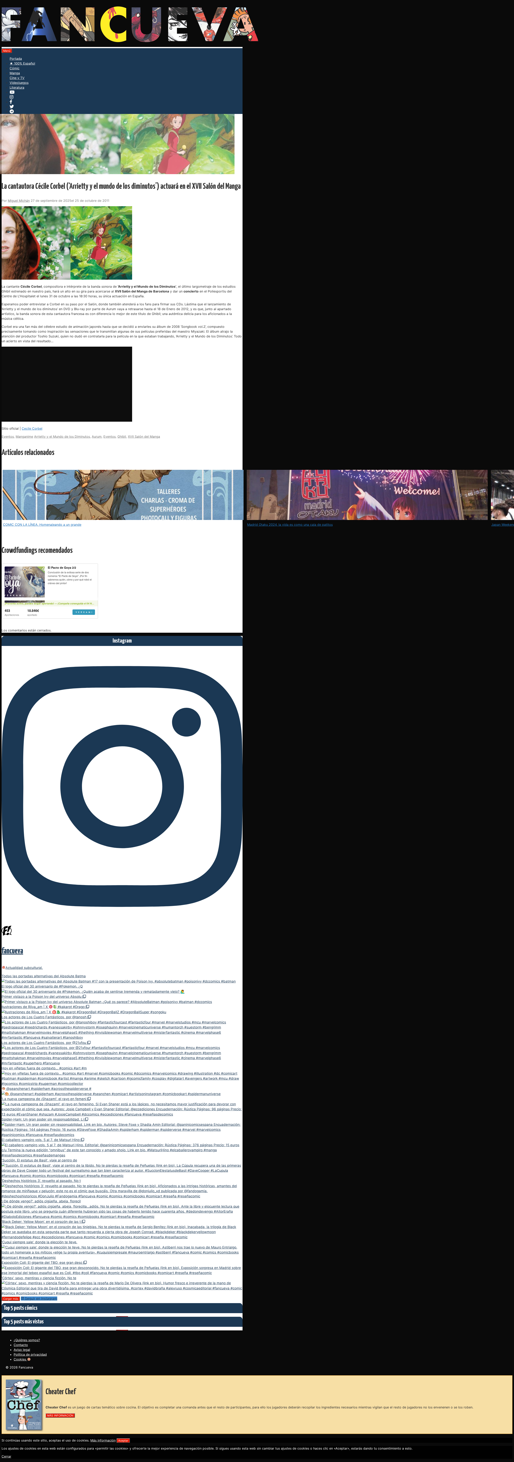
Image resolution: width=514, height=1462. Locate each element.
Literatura (17, 87)
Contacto (21, 1345)
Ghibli (121, 437)
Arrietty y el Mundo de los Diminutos (62, 437)
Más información (103, 1440)
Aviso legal (22, 1350)
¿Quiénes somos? (27, 1340)
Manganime (24, 437)
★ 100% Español (22, 63)
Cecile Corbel (32, 428)
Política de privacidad (30, 1354)
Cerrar (6, 1456)
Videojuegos (19, 83)
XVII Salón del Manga (144, 437)
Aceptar (123, 1440)
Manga (15, 73)
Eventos (8, 437)
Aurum (97, 437)
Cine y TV (17, 78)
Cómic (14, 68)
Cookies (20, 1359)
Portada (16, 59)
